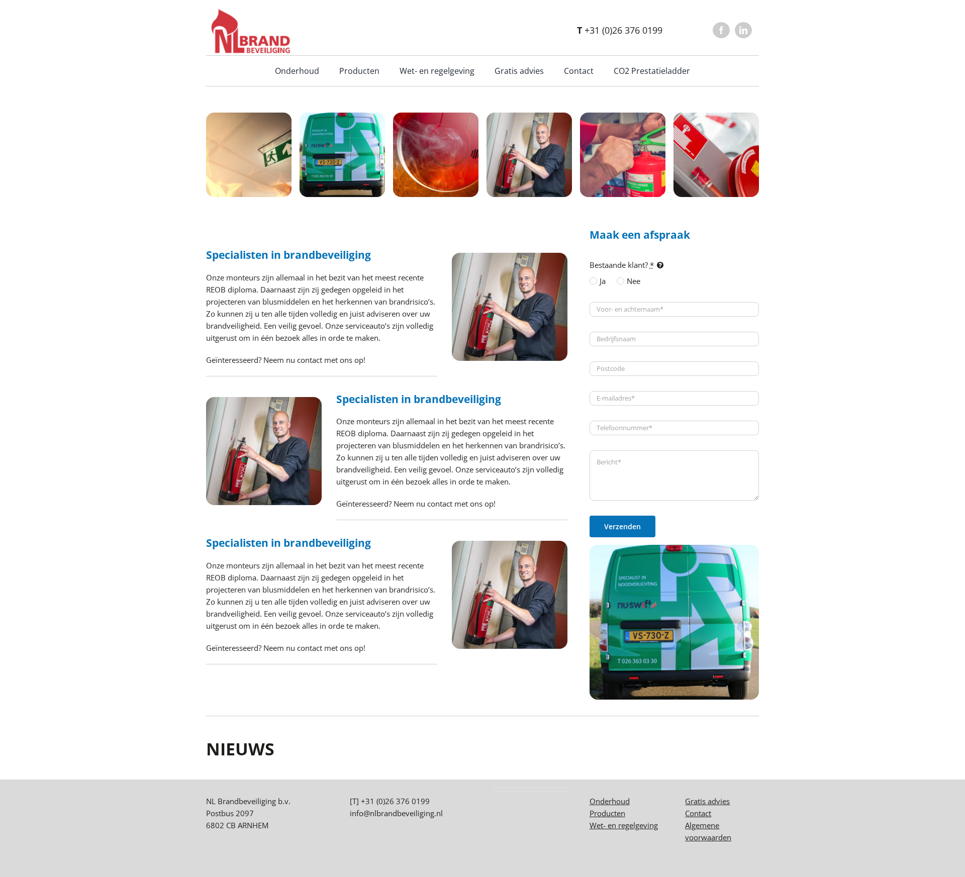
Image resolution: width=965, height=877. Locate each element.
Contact (698, 813)
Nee (633, 281)
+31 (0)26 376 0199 (619, 30)
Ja (603, 281)
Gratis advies (707, 801)
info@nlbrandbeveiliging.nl (396, 813)
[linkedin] (743, 30)
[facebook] (721, 30)
